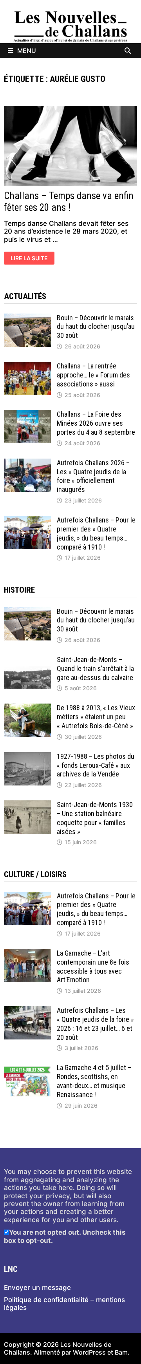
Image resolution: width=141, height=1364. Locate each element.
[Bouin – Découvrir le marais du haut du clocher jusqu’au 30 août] (27, 317)
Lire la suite (29, 259)
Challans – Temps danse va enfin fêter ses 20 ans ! (69, 201)
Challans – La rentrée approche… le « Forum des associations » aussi (93, 375)
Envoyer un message (37, 1287)
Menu (26, 50)
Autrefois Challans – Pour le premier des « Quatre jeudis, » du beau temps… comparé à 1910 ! (96, 533)
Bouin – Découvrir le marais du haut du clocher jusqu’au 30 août (96, 327)
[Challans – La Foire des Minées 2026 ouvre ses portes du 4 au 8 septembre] (27, 414)
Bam (121, 1352)
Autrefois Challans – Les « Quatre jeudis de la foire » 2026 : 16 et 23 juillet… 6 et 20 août (95, 1023)
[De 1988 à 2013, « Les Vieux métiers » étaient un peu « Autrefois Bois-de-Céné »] (27, 707)
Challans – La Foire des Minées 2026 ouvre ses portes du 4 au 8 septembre (96, 423)
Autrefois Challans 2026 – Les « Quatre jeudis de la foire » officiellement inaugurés (93, 476)
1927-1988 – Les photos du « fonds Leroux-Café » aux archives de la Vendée (95, 765)
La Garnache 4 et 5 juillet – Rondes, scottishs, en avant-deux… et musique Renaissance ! (94, 1081)
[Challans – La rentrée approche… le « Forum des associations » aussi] (27, 366)
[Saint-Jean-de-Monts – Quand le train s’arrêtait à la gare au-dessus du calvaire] (27, 659)
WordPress (89, 1352)
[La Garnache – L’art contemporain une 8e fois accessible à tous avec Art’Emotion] (27, 953)
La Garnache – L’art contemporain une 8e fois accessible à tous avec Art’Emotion (93, 966)
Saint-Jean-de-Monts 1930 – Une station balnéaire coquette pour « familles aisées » (95, 818)
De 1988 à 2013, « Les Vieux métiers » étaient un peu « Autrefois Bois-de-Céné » (96, 717)
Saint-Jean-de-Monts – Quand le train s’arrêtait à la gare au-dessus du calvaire (95, 668)
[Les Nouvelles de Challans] (70, 26)
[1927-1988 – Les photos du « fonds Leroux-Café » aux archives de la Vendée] (27, 756)
